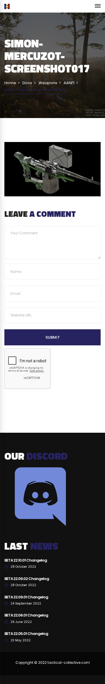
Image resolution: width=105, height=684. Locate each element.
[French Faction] (7, 6)
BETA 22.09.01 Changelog (26, 597)
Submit (53, 337)
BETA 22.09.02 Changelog (26, 578)
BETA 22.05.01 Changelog (26, 633)
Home (10, 83)
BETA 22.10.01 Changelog (25, 560)
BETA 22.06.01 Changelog (26, 615)
